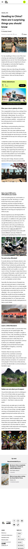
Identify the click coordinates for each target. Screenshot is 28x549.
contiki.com (4, 545)
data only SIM (14, 229)
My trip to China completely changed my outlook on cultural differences (17, 466)
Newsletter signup (5, 537)
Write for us (3, 532)
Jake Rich (13, 472)
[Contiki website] (8, 523)
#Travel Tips (13, 480)
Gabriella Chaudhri (15, 481)
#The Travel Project (14, 470)
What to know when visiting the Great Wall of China (17, 477)
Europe (19, 533)
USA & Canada (21, 539)
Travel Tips (4, 13)
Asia (18, 536)
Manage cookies (4, 539)
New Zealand (20, 545)
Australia (20, 542)
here (9, 117)
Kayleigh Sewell (7, 31)
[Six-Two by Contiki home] (6, 2)
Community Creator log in (6, 535)
